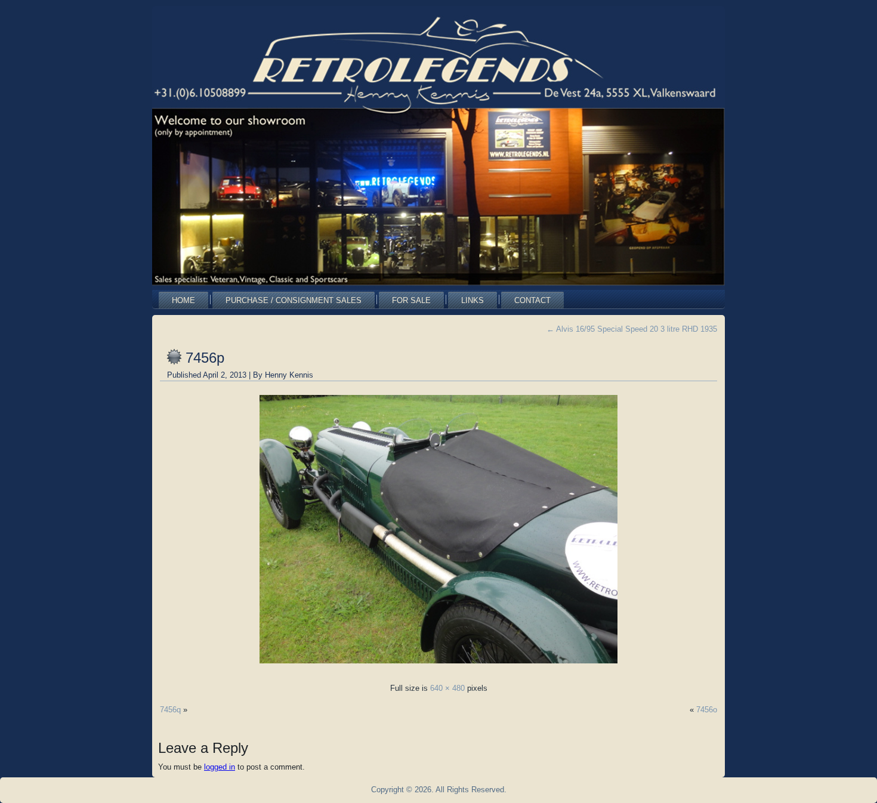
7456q (170, 709)
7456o (706, 709)
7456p (205, 358)
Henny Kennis (289, 374)
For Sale (411, 300)
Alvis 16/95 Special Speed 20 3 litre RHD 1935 (631, 329)
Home (183, 300)
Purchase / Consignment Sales (294, 300)
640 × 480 (447, 688)
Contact (532, 300)
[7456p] (438, 666)
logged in (219, 766)
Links (472, 300)
